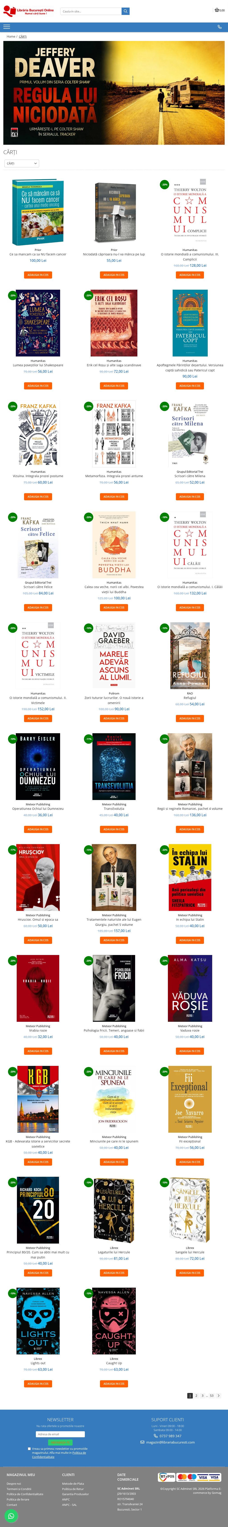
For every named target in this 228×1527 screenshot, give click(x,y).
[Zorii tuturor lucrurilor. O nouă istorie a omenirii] (114, 655)
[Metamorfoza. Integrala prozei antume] (114, 434)
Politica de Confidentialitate (25, 1494)
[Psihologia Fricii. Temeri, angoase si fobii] (114, 988)
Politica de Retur (73, 1489)
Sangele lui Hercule (189, 1252)
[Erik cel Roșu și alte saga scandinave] (114, 323)
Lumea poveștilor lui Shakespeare (38, 365)
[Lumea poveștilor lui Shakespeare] (38, 323)
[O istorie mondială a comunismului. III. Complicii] (190, 212)
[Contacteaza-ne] (220, 26)
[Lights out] (38, 1321)
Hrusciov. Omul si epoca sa (38, 919)
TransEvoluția (114, 808)
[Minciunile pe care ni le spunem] (114, 1099)
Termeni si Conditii (19, 1489)
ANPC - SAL (69, 1505)
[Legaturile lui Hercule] (114, 1210)
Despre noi (14, 1484)
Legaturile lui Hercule (114, 1252)
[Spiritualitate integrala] (114, 93)
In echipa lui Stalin (190, 919)
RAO (190, 693)
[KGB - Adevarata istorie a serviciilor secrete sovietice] (38, 1099)
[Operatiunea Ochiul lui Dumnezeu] (38, 766)
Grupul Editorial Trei (190, 472)
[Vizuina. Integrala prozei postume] (38, 434)
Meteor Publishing (38, 804)
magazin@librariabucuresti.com (170, 1442)
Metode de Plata (73, 1484)
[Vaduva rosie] (190, 988)
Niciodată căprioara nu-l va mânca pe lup (114, 254)
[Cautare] (126, 11)
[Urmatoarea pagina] (218, 1396)
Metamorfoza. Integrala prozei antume (114, 476)
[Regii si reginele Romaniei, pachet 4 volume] (190, 766)
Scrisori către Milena (190, 476)
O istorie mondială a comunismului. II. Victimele (38, 700)
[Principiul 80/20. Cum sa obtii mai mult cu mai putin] (38, 1210)
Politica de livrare (18, 1499)
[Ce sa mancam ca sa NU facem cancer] (38, 212)
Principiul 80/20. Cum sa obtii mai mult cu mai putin (38, 1254)
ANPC (66, 1499)
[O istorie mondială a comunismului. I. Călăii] (190, 544)
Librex (114, 1248)
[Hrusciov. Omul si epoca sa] (38, 877)
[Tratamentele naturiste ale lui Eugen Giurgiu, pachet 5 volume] (114, 877)
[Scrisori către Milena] (190, 434)
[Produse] (7, 28)
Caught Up (114, 1363)
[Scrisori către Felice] (38, 544)
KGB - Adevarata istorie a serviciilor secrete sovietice (38, 1143)
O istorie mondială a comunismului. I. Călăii (190, 587)
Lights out (38, 1363)
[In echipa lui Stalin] (190, 877)
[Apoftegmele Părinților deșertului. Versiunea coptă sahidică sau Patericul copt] (190, 323)
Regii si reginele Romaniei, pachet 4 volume (190, 808)
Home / (12, 36)
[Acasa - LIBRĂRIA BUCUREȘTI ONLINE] (28, 11)
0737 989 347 (170, 1436)
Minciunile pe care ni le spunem (114, 1141)
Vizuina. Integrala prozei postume (38, 476)
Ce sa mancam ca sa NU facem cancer (38, 254)
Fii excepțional (190, 1141)
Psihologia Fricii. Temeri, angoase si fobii (114, 1030)
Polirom (114, 693)
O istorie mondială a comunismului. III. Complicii (190, 256)
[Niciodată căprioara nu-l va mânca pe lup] (114, 212)
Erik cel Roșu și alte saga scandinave (114, 365)
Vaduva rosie (190, 1030)
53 (212, 1395)
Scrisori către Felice (38, 587)
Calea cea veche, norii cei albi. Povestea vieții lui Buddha (114, 589)
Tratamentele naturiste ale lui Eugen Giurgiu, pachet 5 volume (114, 921)
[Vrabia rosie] (38, 988)
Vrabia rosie (38, 1030)
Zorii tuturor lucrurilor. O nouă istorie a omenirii (114, 700)
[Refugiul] (190, 655)
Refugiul (190, 698)
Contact (12, 1505)
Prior (38, 250)
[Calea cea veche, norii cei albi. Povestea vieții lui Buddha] (114, 544)
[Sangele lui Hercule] (190, 1210)
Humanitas (190, 250)
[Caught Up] (114, 1321)
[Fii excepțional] (190, 1099)
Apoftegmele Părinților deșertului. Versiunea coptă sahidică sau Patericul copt (190, 367)
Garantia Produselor (75, 1494)
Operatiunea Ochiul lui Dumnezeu (38, 808)
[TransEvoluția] (114, 766)
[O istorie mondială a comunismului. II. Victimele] (38, 655)
